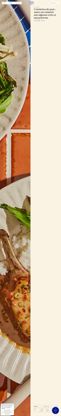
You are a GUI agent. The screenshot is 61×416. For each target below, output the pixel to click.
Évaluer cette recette (46, 406)
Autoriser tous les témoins (7, 410)
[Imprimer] (57, 406)
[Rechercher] (58, 3)
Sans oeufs (43, 20)
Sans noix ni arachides (37, 20)
